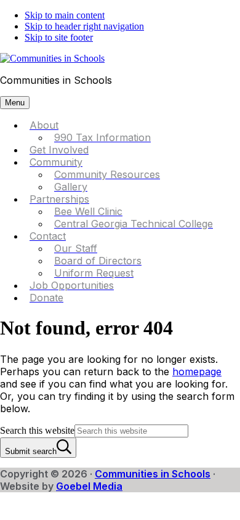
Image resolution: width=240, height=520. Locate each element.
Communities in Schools (152, 474)
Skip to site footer (59, 37)
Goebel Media (89, 486)
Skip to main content (65, 15)
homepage (197, 371)
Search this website (37, 430)
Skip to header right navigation (84, 26)
